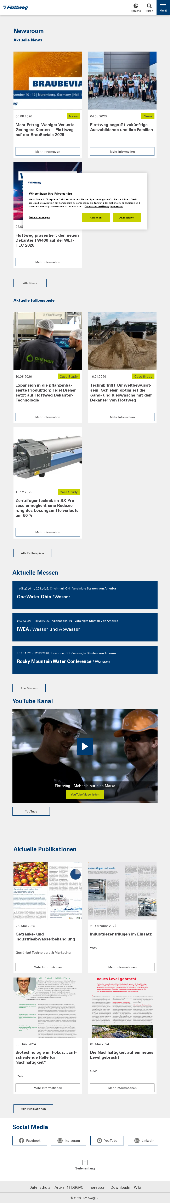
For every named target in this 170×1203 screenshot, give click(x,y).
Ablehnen (96, 217)
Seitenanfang (85, 1168)
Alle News (30, 283)
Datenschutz (39, 1187)
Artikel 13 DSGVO (69, 1187)
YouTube (31, 811)
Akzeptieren (126, 217)
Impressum (97, 1187)
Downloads (120, 1187)
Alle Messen (29, 688)
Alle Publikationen (33, 1109)
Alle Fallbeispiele (32, 553)
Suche (149, 10)
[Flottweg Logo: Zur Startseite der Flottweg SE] (15, 8)
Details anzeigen (39, 217)
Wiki (137, 1187)
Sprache (136, 10)
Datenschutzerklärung (97, 206)
